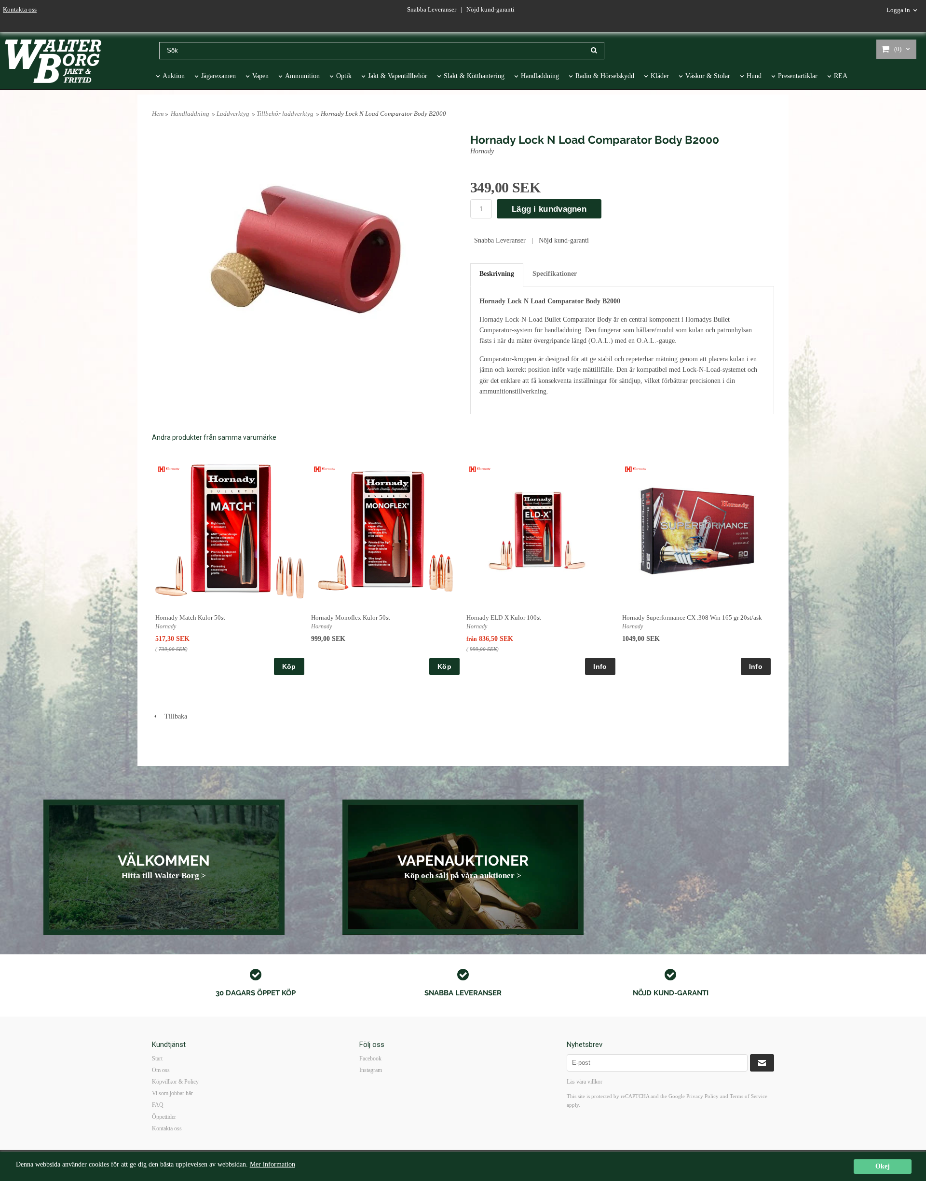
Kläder (660, 76)
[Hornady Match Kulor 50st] (169, 468)
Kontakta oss (20, 9)
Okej (882, 1166)
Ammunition (302, 76)
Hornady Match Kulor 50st (190, 617)
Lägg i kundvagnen (549, 209)
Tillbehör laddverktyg (285, 113)
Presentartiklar (797, 76)
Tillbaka (173, 716)
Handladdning (540, 76)
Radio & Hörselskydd (604, 76)
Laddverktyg (233, 113)
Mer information (272, 1164)
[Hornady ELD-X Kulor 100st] (480, 468)
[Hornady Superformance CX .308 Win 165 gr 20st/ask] (636, 468)
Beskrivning (496, 273)
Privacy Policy (702, 1096)
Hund (754, 76)
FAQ (157, 1104)
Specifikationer (554, 273)
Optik (344, 76)
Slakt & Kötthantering (474, 76)
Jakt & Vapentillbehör (397, 76)
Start (157, 1058)
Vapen (260, 76)
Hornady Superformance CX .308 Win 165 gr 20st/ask (692, 617)
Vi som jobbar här (172, 1093)
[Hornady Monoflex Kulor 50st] (325, 468)
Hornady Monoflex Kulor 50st (350, 617)
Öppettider (164, 1116)
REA (840, 76)
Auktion (174, 76)
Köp (289, 666)
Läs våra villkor (584, 1081)
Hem (157, 113)
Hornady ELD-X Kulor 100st (503, 617)
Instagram (370, 1070)
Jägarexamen (218, 76)
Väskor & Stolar (707, 76)
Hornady (483, 151)
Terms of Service (748, 1096)
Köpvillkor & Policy (175, 1081)
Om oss (161, 1070)
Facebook (370, 1058)
